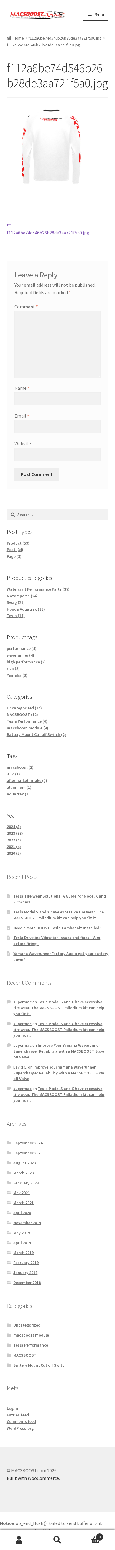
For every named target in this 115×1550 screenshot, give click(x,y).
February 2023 (26, 1183)
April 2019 (22, 1242)
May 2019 (21, 1232)
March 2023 (23, 1173)
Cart (89, 1535)
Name (21, 388)
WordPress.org (20, 1428)
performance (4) (22, 648)
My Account (19, 1540)
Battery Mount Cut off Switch (40, 1365)
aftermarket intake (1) (27, 780)
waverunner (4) (20, 655)
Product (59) (18, 543)
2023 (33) (15, 833)
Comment (26, 307)
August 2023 (24, 1163)
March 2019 (23, 1252)
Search (57, 1540)
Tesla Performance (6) (27, 721)
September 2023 (27, 1152)
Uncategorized (26, 1325)
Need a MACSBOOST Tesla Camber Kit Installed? (57, 928)
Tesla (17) (16, 615)
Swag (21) (16, 602)
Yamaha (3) (17, 675)
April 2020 (22, 1212)
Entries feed (18, 1415)
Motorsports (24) (22, 596)
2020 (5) (14, 853)
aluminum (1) (19, 787)
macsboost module (31, 1335)
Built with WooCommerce (33, 1478)
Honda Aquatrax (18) (26, 609)
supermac (22, 1002)
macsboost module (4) (27, 728)
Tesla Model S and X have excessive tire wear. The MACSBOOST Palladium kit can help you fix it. (58, 915)
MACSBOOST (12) (22, 714)
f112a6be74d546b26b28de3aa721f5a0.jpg (65, 38)
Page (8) (14, 556)
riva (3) (13, 668)
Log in (12, 1408)
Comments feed (21, 1421)
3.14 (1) (13, 774)
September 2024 (27, 1142)
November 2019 (27, 1222)
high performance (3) (26, 662)
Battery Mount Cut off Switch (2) (36, 734)
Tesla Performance (30, 1345)
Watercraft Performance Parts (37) (38, 589)
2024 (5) (14, 826)
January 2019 (25, 1272)
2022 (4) (14, 840)
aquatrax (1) (18, 794)
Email (21, 416)
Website (22, 443)
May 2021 (21, 1192)
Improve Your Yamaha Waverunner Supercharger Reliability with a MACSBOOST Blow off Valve (58, 1051)
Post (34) (15, 549)
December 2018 (27, 1282)
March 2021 (23, 1202)
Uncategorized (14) (24, 708)
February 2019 (26, 1262)
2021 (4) (14, 846)
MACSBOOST (25, 1355)
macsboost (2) (20, 767)
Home (19, 38)
